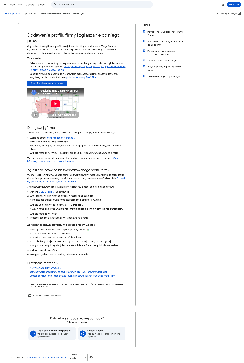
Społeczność (30, 13)
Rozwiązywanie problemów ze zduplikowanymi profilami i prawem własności (68, 272)
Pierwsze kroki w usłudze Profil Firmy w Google (62, 13)
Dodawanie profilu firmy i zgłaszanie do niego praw (165, 43)
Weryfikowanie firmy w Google (45, 268)
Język (74, 354)
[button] (5, 4)
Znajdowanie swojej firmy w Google (163, 76)
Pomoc (146, 24)
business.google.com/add (60, 137)
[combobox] (106, 4)
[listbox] (78, 357)
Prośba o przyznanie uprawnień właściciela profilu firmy (162, 53)
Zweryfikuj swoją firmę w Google (162, 60)
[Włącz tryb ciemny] (91, 357)
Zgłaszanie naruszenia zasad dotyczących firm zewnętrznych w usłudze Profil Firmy (72, 276)
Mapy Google (45, 192)
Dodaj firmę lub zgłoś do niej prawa (47, 83)
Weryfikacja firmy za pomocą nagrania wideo (165, 68)
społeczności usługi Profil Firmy (81, 77)
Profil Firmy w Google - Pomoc (27, 4)
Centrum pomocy (12, 13)
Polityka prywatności (33, 357)
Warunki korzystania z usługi (54, 357)
